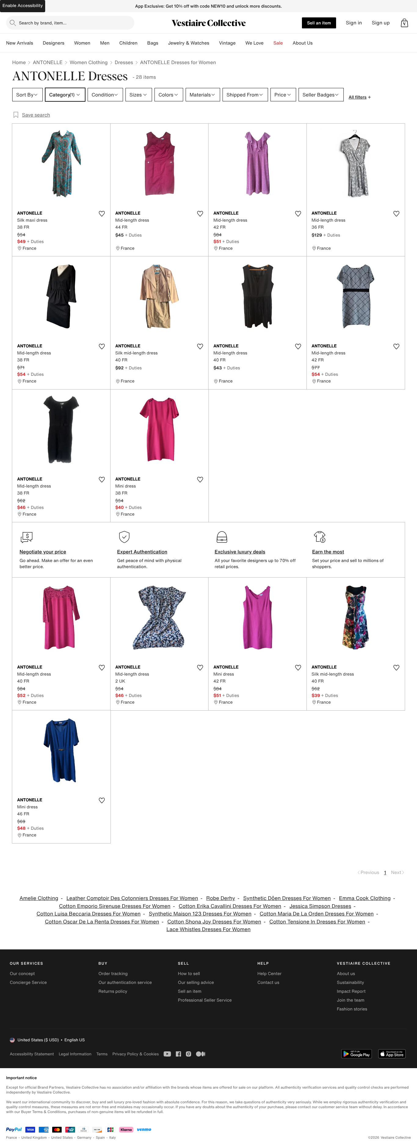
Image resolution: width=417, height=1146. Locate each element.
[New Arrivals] (37, 43)
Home (19, 62)
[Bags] (163, 43)
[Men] (114, 43)
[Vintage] (240, 43)
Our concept (22, 973)
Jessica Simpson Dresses (320, 906)
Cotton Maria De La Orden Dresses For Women (317, 914)
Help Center (269, 973)
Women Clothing (89, 62)
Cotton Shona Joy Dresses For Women (214, 922)
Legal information (75, 1054)
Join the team (350, 1000)
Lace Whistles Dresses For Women (208, 929)
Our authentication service (125, 982)
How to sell (189, 973)
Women (82, 43)
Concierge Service (28, 982)
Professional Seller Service (205, 1000)
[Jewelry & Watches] (214, 43)
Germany (84, 1137)
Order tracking (113, 973)
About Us (303, 43)
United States (62, 1137)
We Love (254, 43)
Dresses (124, 62)
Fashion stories (352, 1009)
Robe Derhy (220, 898)
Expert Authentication (142, 551)
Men (105, 43)
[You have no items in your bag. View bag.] (404, 23)
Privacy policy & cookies (135, 1054)
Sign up (381, 23)
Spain (100, 1137)
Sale (278, 43)
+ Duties (35, 241)
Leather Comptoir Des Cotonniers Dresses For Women (132, 898)
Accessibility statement (32, 1054)
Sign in (354, 23)
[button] (404, 23)
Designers (53, 43)
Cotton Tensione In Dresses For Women (317, 922)
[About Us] (317, 43)
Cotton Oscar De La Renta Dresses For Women (102, 922)
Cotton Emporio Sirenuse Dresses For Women (114, 906)
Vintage (227, 43)
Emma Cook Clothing (364, 898)
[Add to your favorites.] (102, 213)
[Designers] (69, 43)
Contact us (268, 982)
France (11, 1137)
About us (346, 973)
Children (128, 43)
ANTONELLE (48, 62)
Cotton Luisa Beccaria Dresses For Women (88, 914)
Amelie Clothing (39, 898)
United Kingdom (34, 1137)
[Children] (142, 43)
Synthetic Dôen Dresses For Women (287, 898)
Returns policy (112, 991)
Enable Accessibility (22, 5)
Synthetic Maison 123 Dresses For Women (200, 914)
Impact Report (351, 991)
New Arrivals (19, 43)
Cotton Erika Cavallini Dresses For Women (230, 906)
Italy (112, 1137)
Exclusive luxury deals (240, 551)
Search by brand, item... (43, 23)
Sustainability (350, 982)
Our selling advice (196, 982)
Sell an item (319, 23)
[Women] (95, 43)
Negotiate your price (43, 551)
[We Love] (268, 43)
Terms (101, 1054)
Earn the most (328, 551)
